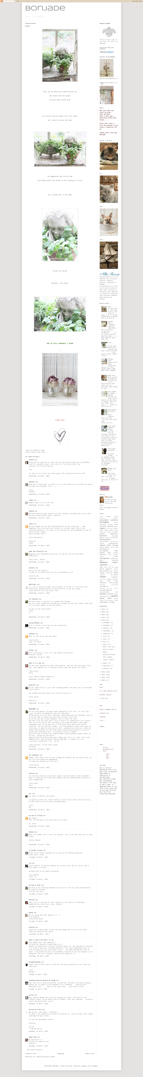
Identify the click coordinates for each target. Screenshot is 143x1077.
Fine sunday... (109, 657)
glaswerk (102, 537)
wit (109, 596)
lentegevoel (105, 558)
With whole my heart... (112, 410)
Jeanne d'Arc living (109, 545)
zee (106, 600)
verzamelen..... (106, 586)
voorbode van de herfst (109, 588)
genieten (103, 536)
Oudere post (89, 1053)
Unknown (32, 634)
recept (102, 573)
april (105, 644)
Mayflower (32, 584)
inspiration (113, 543)
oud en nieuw (113, 567)
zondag (112, 602)
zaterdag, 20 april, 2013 (39, 934)
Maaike (32, 832)
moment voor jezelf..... (109, 563)
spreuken (115, 579)
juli (105, 636)
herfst (115, 538)
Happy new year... (112, 469)
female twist (113, 530)
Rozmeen (32, 482)
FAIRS (106, 530)
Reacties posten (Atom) (46, 1057)
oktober (106, 628)
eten (101, 530)
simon (31, 524)
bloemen (104, 522)
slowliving (103, 579)
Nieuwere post (31, 1053)
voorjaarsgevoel (106, 590)
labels (102, 556)
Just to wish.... (109, 649)
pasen (102, 569)
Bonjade (45, 8)
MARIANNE (32, 709)
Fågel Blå (32, 1037)
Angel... (106, 652)
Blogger (95, 1066)
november (107, 625)
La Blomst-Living (35, 850)
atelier (115, 518)
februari (107, 666)
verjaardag (114, 584)
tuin (116, 581)
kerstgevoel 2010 (109, 551)
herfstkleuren (104, 541)
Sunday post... (111, 359)
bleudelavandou (34, 962)
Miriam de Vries (35, 1009)
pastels (109, 569)
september (107, 631)
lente (116, 556)
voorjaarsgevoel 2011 (109, 592)
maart (105, 663)
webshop (103, 594)
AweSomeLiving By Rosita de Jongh (42, 980)
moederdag (115, 560)
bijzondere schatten (109, 520)
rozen (115, 573)
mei (105, 642)
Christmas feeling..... (112, 450)
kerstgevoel (104, 549)
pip (101, 571)
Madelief (32, 685)
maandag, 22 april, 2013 (38, 1004)
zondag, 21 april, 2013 (38, 974)
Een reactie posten (34, 1050)
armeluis (102, 518)
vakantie (103, 583)
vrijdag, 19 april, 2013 (38, 857)
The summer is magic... (112, 392)
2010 (104, 677)
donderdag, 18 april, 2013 (39, 476)
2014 (104, 617)
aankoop (108, 516)
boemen (116, 522)
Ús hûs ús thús (34, 885)
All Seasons (33, 599)
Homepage (60, 1053)
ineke (31, 500)
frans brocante (112, 532)
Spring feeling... (110, 654)
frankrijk (103, 532)
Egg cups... (112, 375)
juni (105, 639)
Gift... (111, 342)
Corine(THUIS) (34, 623)
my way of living (35, 815)
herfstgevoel (105, 540)
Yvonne (31, 460)
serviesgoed (114, 574)
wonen (114, 596)
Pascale (32, 900)
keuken (102, 553)
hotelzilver (114, 541)
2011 (104, 675)
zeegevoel (111, 600)
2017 (104, 609)
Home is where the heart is (39, 940)
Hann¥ (31, 912)
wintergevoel (104, 596)
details (115, 528)
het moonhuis (34, 755)
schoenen (102, 574)
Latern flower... (109, 660)
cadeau (102, 528)
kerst (107, 547)
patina (116, 569)
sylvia (31, 995)
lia (30, 863)
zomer (116, 600)
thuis (101, 581)
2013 (104, 620)
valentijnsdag (113, 582)
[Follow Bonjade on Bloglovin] (107, 53)
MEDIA (101, 560)
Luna (116, 558)
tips (108, 581)
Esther (31, 650)
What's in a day (35, 663)
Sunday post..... (112, 322)
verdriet (102, 584)
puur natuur (114, 571)
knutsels (103, 554)
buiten (116, 526)
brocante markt (113, 524)
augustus (107, 633)
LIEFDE (113, 558)
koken (109, 554)
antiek (116, 516)
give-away (115, 536)
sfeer (103, 577)
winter (116, 594)
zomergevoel (104, 602)
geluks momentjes (109, 534)
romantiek (109, 573)
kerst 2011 (114, 547)
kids (109, 553)
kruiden (115, 554)
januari (106, 668)
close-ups (109, 528)
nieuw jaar (103, 567)
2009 (104, 680)
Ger (30, 793)
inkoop (102, 543)
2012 (104, 672)
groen (107, 537)
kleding (115, 553)
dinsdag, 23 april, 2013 (38, 1046)
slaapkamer (114, 577)
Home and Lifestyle (36, 551)
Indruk (31, 511)
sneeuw (109, 579)
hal (111, 537)
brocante (103, 524)
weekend (110, 594)
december (107, 622)
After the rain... (110, 647)
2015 (104, 614)
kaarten (102, 547)
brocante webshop (106, 526)
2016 (104, 612)
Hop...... (112, 307)
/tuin (101, 516)
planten (33, 452)
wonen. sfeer (41, 452)
